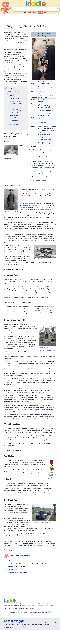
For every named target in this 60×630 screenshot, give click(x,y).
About (16, 626)
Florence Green (9, 564)
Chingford (41, 198)
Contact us (28, 626)
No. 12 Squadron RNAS (44, 114)
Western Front (42, 122)
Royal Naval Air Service (44, 110)
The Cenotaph (42, 347)
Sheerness (50, 198)
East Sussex (47, 95)
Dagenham (41, 281)
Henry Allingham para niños (23, 556)
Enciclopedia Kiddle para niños (40, 626)
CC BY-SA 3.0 (21, 623)
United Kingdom (44, 97)
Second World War (15, 306)
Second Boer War (34, 172)
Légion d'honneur (46, 134)
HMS (45, 388)
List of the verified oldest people (14, 569)
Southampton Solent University (41, 493)
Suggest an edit (45, 612)
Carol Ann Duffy (19, 541)
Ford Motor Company (28, 281)
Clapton (40, 87)
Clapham (37, 163)
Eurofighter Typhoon (18, 402)
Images (29, 12)
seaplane (37, 224)
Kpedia (40, 12)
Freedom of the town (43, 126)
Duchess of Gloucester (18, 528)
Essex (41, 313)
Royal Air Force (44, 101)
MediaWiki (46, 624)
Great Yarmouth (24, 205)
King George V (30, 207)
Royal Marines (22, 388)
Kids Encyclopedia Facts (10, 28)
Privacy (22, 626)
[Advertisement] (30, 18)
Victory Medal (41, 138)
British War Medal (42, 136)
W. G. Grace (42, 174)
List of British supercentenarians (14, 561)
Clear (54, 9)
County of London (46, 87)
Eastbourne (53, 126)
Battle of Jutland (43, 120)
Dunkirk (22, 238)
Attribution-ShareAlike (20, 605)
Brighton (41, 373)
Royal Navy (43, 99)
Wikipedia (24, 624)
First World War (42, 118)
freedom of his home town (33, 369)
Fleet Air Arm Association (43, 485)
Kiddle (5, 626)
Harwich (37, 313)
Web (25, 12)
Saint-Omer (22, 356)
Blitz (36, 464)
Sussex (25, 289)
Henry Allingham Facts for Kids (12, 608)
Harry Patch (16, 543)
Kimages (35, 12)
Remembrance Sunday (20, 344)
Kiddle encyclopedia (18, 604)
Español (45, 12)
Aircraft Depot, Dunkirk (43, 115)
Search (57, 9)
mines (18, 311)
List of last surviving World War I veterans (16, 572)
